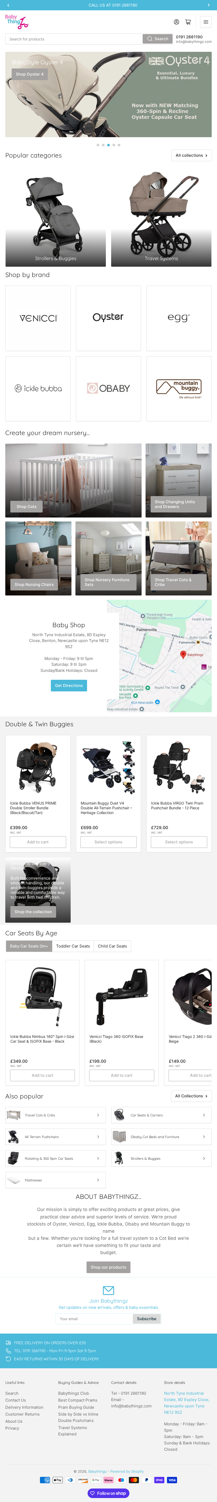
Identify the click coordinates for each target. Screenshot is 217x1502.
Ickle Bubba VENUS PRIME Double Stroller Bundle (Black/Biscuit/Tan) (33, 808)
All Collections (189, 1095)
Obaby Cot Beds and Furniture (155, 1137)
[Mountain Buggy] (179, 389)
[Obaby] (109, 389)
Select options (108, 841)
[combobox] (89, 38)
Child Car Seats (112, 946)
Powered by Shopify (127, 1471)
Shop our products (108, 1267)
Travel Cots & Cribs (40, 1115)
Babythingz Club (73, 1393)
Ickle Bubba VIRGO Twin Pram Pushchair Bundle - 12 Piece (177, 805)
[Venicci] (38, 318)
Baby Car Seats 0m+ (29, 946)
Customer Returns (22, 1414)
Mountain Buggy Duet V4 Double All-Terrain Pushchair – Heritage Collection (106, 808)
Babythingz (97, 1471)
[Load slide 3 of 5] (108, 145)
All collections (189, 155)
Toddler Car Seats (73, 946)
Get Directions (69, 685)
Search (161, 38)
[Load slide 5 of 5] (119, 145)
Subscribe (146, 1318)
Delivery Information (24, 1407)
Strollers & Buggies (145, 1158)
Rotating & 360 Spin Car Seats (49, 1158)
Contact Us (15, 1400)
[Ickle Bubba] (38, 389)
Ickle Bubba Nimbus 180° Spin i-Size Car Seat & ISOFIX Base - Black (42, 1038)
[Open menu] (206, 22)
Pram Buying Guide (76, 1407)
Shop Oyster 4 (30, 74)
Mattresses (33, 1180)
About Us (13, 1421)
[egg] (179, 318)
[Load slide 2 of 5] (103, 145)
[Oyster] (109, 318)
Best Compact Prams (77, 1400)
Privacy (12, 1428)
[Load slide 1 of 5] (98, 145)
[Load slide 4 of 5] (113, 145)
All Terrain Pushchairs (42, 1137)
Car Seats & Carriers (147, 1115)
